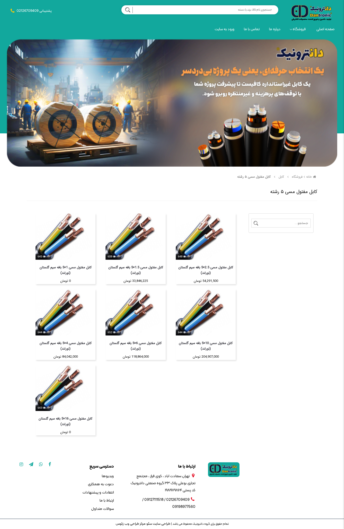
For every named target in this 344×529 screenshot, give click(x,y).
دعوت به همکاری (101, 484)
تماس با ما (252, 29)
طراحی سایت (161, 523)
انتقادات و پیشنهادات (98, 493)
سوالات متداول (102, 509)
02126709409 (28, 11)
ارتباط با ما (106, 501)
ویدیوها (108, 476)
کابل (281, 176)
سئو (149, 523)
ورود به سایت (224, 29)
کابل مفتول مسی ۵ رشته (254, 176)
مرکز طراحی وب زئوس (131, 523)
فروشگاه (299, 29)
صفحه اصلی (325, 29)
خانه (309, 176)
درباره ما (275, 29)
